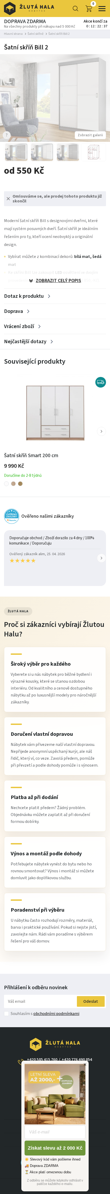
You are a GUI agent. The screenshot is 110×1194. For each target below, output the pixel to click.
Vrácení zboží (19, 326)
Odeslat (90, 1001)
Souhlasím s (45, 1014)
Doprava (13, 311)
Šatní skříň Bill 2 (59, 34)
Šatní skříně (36, 34)
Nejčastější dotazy (25, 341)
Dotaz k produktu (24, 296)
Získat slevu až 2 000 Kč (55, 1148)
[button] (101, 431)
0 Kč (93, 4)
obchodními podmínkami (56, 1014)
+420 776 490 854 (77, 1060)
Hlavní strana (13, 34)
